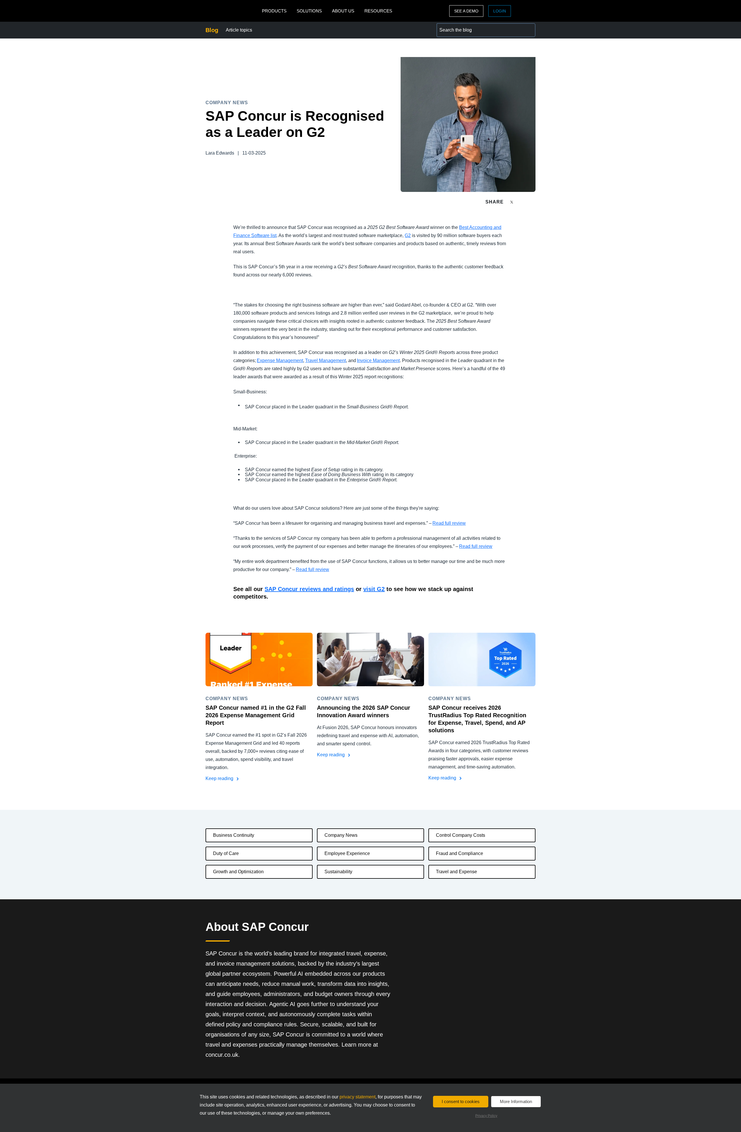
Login (499, 11)
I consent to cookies (461, 1101)
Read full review (449, 523)
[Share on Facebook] (523, 201)
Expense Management (280, 360)
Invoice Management (378, 360)
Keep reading (220, 778)
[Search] (528, 30)
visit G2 (374, 589)
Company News (340, 835)
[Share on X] (512, 201)
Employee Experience (347, 853)
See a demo (466, 11)
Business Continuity (233, 835)
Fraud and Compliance (459, 853)
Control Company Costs (460, 835)
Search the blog (452, 26)
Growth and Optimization (238, 871)
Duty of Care (226, 853)
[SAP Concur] (232, 11)
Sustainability (338, 871)
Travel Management (325, 360)
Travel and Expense (456, 871)
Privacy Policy (486, 1116)
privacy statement (357, 1096)
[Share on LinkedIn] (533, 201)
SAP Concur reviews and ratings (309, 589)
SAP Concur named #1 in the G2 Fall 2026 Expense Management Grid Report (256, 715)
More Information (516, 1101)
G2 (408, 235)
